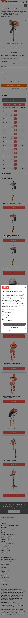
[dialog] (14, 309)
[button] (14, 331)
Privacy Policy (14, 306)
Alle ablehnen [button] (14, 327)
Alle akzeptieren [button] (14, 324)
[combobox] (25, 287)
